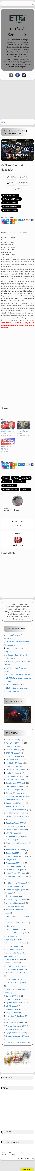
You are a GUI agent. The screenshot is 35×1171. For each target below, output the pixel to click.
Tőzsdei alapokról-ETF (8, 1155)
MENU (3, 122)
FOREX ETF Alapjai (12, 946)
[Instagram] (3, 222)
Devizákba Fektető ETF (14, 823)
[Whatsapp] (16, 220)
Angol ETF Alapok (12, 963)
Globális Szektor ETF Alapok (16, 943)
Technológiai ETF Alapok (15, 853)
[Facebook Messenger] (21, 220)
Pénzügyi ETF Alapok (13, 800)
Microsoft (26, 489)
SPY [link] (9, 247)
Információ (27, 1155)
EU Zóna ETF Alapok (13, 793)
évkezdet (8, 482)
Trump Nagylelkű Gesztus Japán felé (22, 430)
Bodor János (13, 177)
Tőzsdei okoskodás (13, 1029)
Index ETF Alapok (10, 203)
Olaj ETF (9, 926)
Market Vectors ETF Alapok (16, 873)
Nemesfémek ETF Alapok (15, 850)
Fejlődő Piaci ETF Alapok (15, 813)
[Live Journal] (29, 220)
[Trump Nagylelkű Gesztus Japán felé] (23, 425)
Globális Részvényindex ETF (16, 810)
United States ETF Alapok (15, 979)
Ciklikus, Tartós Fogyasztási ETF (18, 983)
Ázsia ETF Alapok (12, 896)
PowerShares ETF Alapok (15, 830)
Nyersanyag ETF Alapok (15, 786)
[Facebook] (3, 220)
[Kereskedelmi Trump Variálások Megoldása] (8, 425)
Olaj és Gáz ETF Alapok (14, 959)
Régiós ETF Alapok (13, 806)
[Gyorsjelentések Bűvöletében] (8, 442)
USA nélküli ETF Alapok (14, 826)
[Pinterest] (11, 220)
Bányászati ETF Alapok (14, 966)
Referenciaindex (24, 1153)
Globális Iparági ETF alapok (16, 1042)
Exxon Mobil (20, 482)
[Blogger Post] (19, 220)
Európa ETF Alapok (13, 790)
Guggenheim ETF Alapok (15, 999)
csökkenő (26, 478)
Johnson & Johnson (11, 489)
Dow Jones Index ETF (14, 949)
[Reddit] (13, 220)
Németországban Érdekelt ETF (17, 816)
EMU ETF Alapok (12, 840)
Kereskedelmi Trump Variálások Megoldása (7, 430)
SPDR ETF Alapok (10, 210)
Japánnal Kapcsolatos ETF (15, 1003)
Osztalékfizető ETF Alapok (15, 783)
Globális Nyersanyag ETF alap (17, 856)
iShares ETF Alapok (13, 746)
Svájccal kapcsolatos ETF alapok (18, 1036)
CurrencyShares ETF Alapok (16, 923)
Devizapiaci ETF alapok (14, 870)
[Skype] (8, 222)
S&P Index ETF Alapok (12, 206)
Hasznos (19, 1155)
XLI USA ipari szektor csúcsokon (18, 675)
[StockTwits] (5, 222)
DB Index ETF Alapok (13, 866)
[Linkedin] (8, 220)
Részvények (8, 1132)
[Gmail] (27, 220)
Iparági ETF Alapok (13, 773)
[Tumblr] (32, 220)
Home (6, 131)
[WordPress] (24, 220)
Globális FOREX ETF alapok (16, 933)
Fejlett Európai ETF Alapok (15, 770)
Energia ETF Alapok (13, 860)
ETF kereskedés (13, 1153)
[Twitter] (5, 220)
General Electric (10, 486)
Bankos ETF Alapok (13, 996)
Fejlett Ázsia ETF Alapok (15, 1022)
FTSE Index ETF (11, 936)
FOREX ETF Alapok (12, 886)
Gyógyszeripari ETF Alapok (16, 1032)
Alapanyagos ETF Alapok (15, 863)
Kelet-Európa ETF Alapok (15, 1009)
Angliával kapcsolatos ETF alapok (18, 876)
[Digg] (11, 222)
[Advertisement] (17, 100)
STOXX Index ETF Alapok (15, 836)
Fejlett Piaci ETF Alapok (12, 199)
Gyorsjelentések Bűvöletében (6, 447)
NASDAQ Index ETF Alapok (16, 883)
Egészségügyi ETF (12, 939)
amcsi (7, 478)
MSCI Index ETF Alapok (14, 763)
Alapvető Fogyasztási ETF (15, 1026)
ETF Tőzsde (7, 1077)
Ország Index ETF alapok (15, 803)
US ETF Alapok (11, 1006)
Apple (16, 478)
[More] (13, 222)
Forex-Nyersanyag (11, 1142)
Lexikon (4, 1153)
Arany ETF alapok (12, 1013)
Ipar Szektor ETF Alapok (15, 969)
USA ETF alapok (12, 833)
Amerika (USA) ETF (18, 131)
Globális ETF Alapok (13, 766)
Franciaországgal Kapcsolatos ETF (18, 843)
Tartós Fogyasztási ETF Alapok (17, 973)
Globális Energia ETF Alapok (16, 899)
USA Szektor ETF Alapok (15, 776)
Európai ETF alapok (13, 780)
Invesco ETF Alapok (13, 906)
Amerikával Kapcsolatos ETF (16, 796)
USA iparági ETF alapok (14, 929)
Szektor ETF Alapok (13, 756)
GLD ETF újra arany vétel (15, 685)
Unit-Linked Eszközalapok (15, 903)
